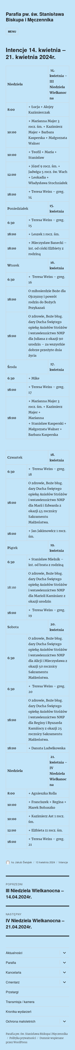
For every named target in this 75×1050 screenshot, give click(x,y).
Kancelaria (13, 972)
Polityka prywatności (22, 1038)
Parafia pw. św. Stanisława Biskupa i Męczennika (35, 17)
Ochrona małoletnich (20, 1021)
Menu (12, 31)
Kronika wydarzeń (18, 1011)
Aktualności (14, 952)
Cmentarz (13, 982)
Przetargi (12, 992)
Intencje (63, 862)
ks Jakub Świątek (21, 862)
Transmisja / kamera (20, 1001)
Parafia (11, 962)
